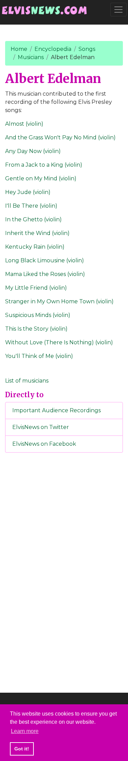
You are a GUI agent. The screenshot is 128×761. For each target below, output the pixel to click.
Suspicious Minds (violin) (37, 315)
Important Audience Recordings (56, 410)
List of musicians (26, 380)
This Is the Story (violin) (36, 329)
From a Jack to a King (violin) (43, 165)
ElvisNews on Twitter (40, 427)
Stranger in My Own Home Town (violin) (59, 301)
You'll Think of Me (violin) (39, 356)
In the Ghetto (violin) (33, 219)
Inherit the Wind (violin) (37, 233)
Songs (87, 49)
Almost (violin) (24, 124)
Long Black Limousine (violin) (44, 260)
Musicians (31, 57)
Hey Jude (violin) (28, 192)
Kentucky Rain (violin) (35, 247)
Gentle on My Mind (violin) (40, 178)
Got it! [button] (21, 748)
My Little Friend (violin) (36, 288)
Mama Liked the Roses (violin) (45, 274)
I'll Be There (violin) (31, 206)
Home (19, 49)
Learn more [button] (25, 731)
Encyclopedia (52, 49)
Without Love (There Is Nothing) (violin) (59, 342)
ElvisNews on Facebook (44, 444)
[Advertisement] (64, 571)
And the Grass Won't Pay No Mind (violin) (60, 137)
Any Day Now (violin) (33, 151)
